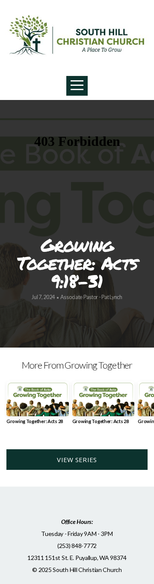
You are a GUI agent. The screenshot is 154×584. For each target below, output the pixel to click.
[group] (37, 405)
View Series (77, 459)
